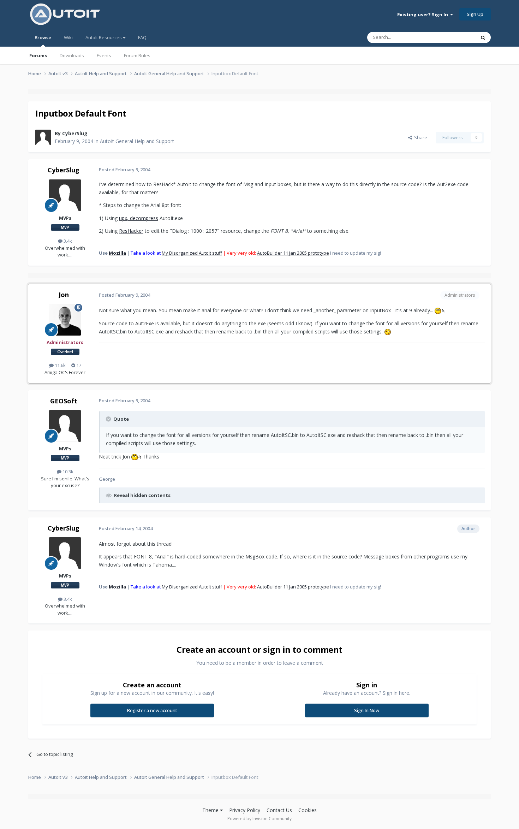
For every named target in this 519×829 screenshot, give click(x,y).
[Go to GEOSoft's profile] (65, 426)
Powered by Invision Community (259, 819)
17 (78, 365)
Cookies (307, 810)
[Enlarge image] (440, 310)
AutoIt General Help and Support (137, 141)
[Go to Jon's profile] (65, 320)
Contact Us (279, 810)
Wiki (68, 37)
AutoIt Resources (104, 37)
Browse (43, 37)
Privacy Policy (244, 810)
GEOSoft (63, 401)
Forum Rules (137, 55)
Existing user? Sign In (423, 14)
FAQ (142, 37)
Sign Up (475, 14)
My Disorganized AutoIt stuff (192, 253)
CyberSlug (75, 133)
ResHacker (131, 230)
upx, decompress (138, 218)
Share (419, 137)
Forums (38, 55)
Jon (64, 294)
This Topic (455, 37)
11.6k (60, 365)
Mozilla (117, 253)
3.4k (67, 241)
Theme (211, 810)
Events (104, 55)
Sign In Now (366, 710)
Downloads (72, 55)
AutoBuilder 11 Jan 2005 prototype (293, 253)
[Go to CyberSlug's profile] (43, 137)
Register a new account (152, 710)
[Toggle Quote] (109, 419)
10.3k (67, 471)
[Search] (483, 37)
